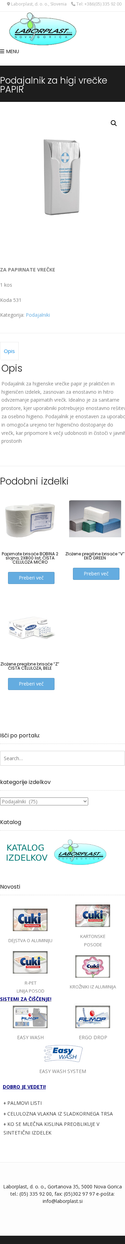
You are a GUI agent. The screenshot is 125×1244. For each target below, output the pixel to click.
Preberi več (31, 577)
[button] (114, 123)
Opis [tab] (9, 350)
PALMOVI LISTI (24, 1103)
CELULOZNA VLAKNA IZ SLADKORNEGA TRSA (60, 1113)
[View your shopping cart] (62, 61)
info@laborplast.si (63, 1201)
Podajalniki (38, 315)
